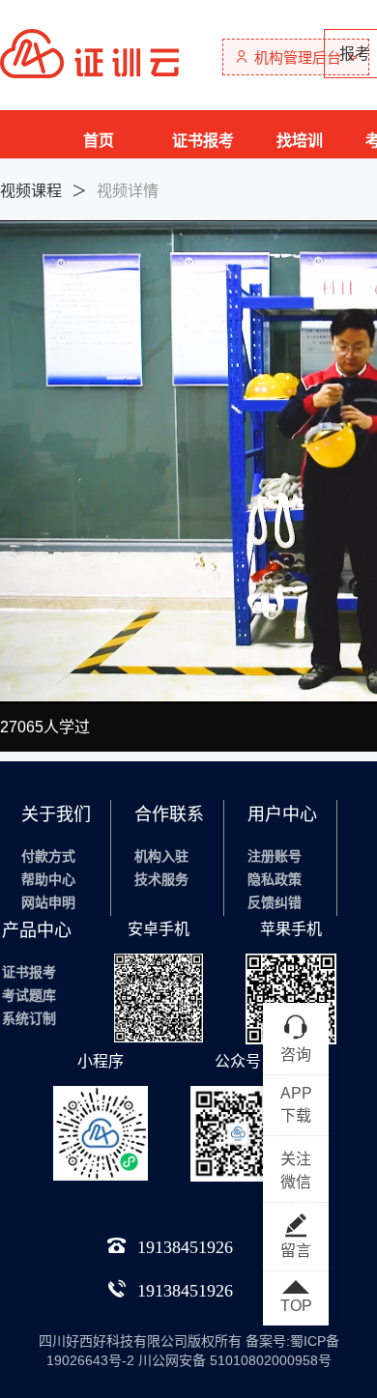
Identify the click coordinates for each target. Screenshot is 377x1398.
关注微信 (295, 1170)
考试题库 (29, 995)
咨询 (295, 1054)
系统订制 (29, 1018)
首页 (99, 140)
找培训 (299, 140)
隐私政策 (274, 879)
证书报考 (203, 140)
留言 (295, 1250)
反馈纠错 (274, 902)
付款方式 (48, 856)
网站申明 (48, 902)
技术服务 (161, 879)
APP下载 (296, 1104)
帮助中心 (48, 879)
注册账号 (274, 856)
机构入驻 (161, 856)
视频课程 (31, 191)
